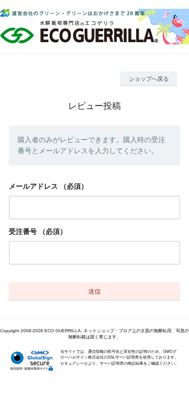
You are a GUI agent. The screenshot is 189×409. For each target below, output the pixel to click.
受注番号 (23, 231)
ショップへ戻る (149, 78)
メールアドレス (33, 186)
